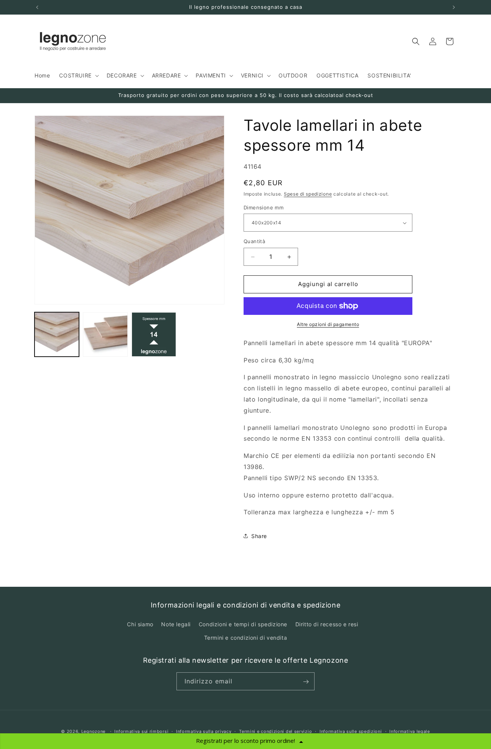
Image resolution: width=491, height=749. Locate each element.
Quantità (254, 242)
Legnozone (93, 731)
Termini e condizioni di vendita (245, 637)
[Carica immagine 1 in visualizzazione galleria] (57, 334)
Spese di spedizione (308, 194)
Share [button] (259, 536)
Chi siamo (140, 624)
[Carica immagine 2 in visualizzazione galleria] (105, 334)
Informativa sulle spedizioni (351, 731)
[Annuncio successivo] (453, 7)
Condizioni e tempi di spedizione (243, 624)
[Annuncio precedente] (37, 7)
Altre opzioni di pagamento (328, 324)
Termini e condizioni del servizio (275, 731)
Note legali (176, 624)
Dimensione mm (263, 207)
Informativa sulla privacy (204, 731)
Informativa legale (409, 731)
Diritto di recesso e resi (326, 624)
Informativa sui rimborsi (141, 731)
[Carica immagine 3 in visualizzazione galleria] (154, 334)
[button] (78, 75)
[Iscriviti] (305, 682)
